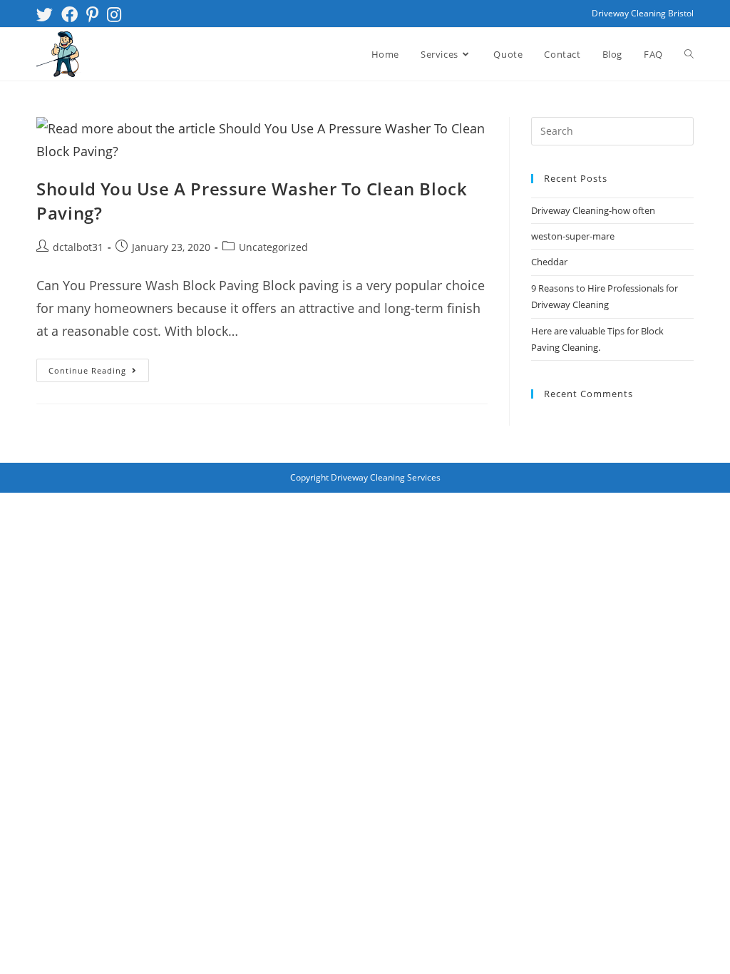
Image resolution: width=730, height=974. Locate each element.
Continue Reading (98, 367)
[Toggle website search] (689, 54)
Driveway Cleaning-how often (593, 210)
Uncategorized (273, 247)
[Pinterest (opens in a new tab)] (92, 14)
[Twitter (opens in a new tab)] (46, 14)
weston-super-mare (573, 236)
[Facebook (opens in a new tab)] (69, 14)
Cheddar (549, 261)
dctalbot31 (78, 247)
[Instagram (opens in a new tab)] (114, 14)
